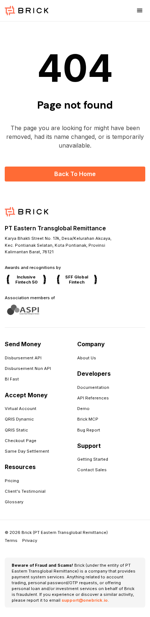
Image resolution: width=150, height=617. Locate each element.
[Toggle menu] (139, 10)
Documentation (93, 387)
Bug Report (88, 430)
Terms (11, 540)
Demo (83, 408)
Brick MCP (87, 419)
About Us (86, 357)
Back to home (75, 173)
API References (93, 398)
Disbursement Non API (28, 368)
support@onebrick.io (85, 600)
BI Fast (12, 379)
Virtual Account (20, 408)
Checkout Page (20, 440)
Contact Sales (92, 469)
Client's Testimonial (25, 491)
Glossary (14, 501)
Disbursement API (23, 357)
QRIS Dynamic (19, 419)
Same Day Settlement (27, 451)
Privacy (29, 540)
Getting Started (92, 459)
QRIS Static (16, 430)
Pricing (12, 480)
